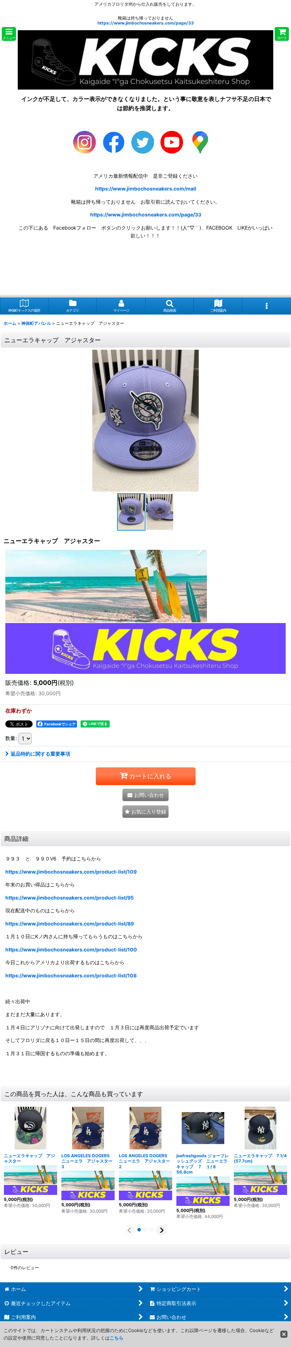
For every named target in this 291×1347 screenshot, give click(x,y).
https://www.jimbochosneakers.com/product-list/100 (71, 949)
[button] (9, 34)
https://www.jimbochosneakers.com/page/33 (146, 23)
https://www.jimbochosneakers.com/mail (145, 189)
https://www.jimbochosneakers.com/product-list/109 (71, 872)
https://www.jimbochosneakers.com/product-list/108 (71, 975)
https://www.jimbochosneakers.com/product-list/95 (69, 898)
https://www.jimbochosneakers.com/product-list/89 (69, 924)
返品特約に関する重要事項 (40, 754)
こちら (116, 1338)
